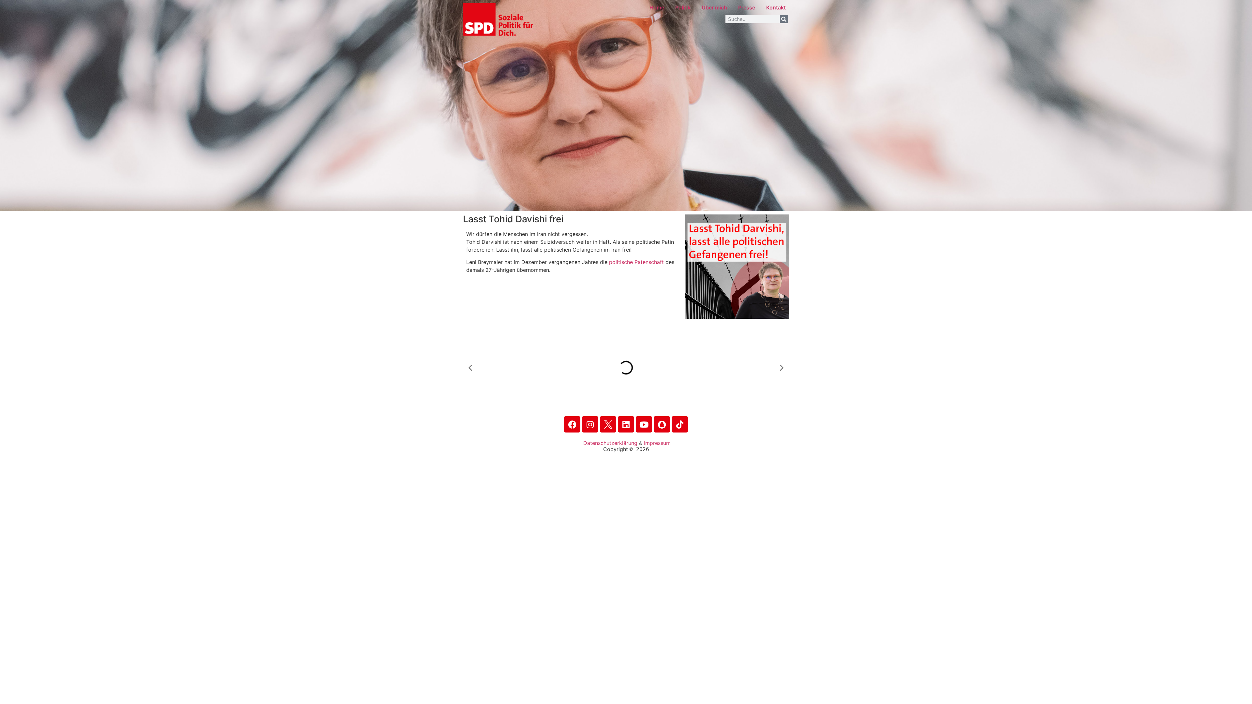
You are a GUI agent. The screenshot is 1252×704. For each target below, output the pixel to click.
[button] (470, 367)
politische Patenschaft (636, 262)
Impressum (657, 443)
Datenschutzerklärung (610, 443)
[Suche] (784, 19)
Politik (683, 7)
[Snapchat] (662, 424)
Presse (746, 7)
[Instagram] (590, 424)
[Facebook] (572, 424)
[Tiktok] (680, 424)
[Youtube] (644, 424)
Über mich (714, 7)
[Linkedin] (626, 424)
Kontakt (776, 7)
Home (656, 7)
